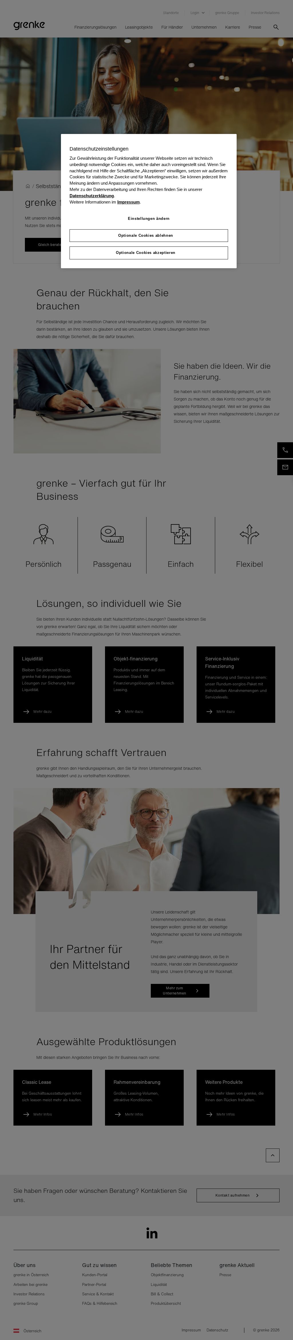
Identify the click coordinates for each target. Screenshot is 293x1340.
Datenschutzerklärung (92, 196)
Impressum (128, 202)
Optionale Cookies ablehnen (145, 235)
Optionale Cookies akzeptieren (145, 252)
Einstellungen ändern (149, 218)
